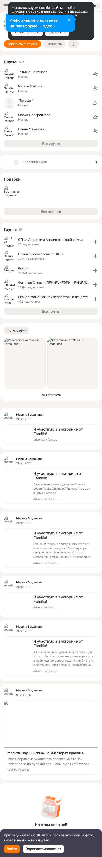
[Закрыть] (68, 20)
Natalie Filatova (30, 86)
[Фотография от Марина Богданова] (25, 363)
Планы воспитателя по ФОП (40, 254)
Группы (10, 229)
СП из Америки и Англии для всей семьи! (50, 240)
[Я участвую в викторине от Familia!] (51, 434)
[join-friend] (95, 74)
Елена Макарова (31, 129)
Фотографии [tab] (16, 330)
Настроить (57, 32)
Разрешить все (27, 32)
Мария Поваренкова (34, 115)
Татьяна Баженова (32, 72)
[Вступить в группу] (95, 242)
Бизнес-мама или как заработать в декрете (53, 297)
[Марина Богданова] (8, 416)
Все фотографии (51, 395)
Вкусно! (24, 268)
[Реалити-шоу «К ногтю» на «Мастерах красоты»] (51, 737)
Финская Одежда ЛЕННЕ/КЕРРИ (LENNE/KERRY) (57, 282)
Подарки (12, 179)
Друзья (10, 61)
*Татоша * (25, 100)
